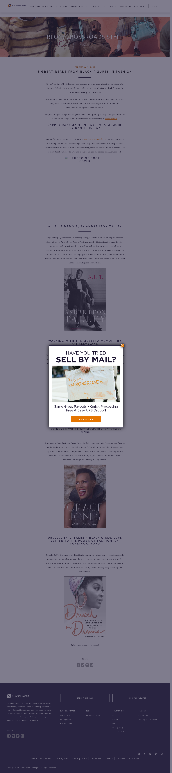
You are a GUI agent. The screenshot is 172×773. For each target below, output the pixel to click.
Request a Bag (86, 419)
